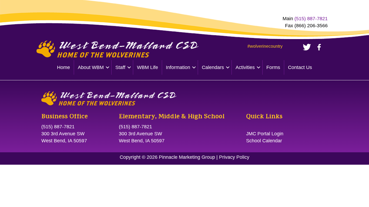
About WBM (91, 67)
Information (178, 67)
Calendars (213, 67)
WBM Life (147, 67)
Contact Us (300, 67)
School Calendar (264, 140)
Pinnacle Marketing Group (187, 157)
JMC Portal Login (264, 133)
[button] (107, 67)
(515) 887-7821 (311, 18)
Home (63, 67)
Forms (273, 67)
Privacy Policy (234, 157)
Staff (120, 67)
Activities (245, 67)
